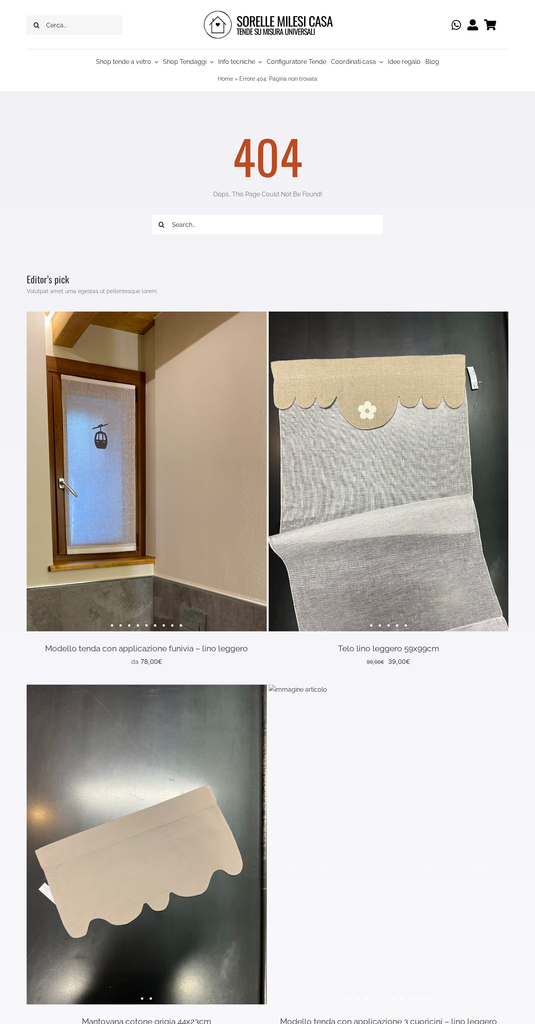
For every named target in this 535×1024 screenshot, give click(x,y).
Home (225, 79)
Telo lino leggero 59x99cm (388, 648)
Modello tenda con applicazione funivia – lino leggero (146, 648)
